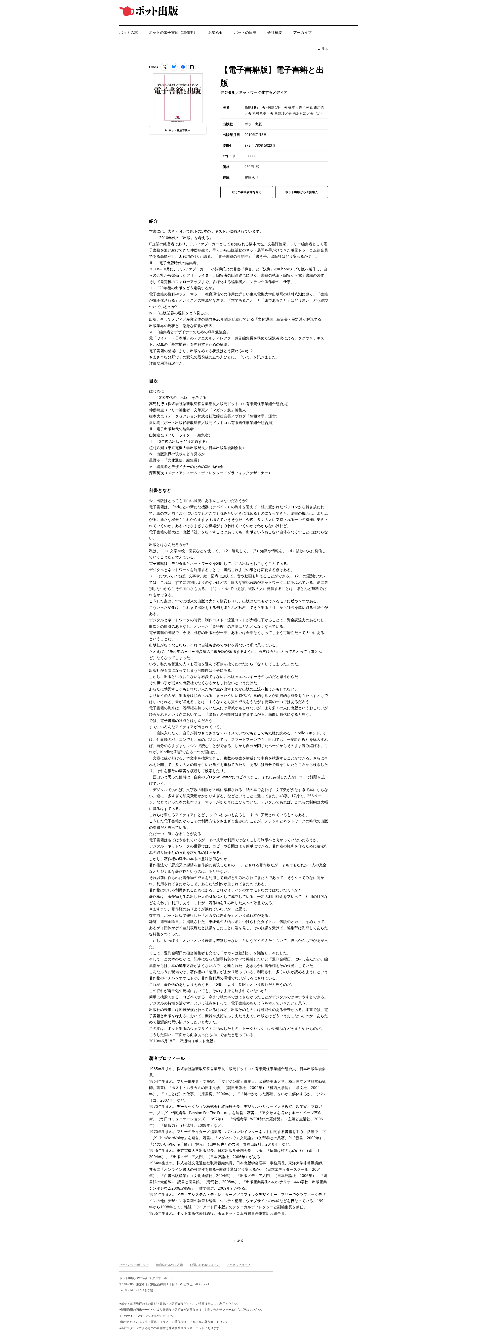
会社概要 (274, 32)
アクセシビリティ (238, 1265)
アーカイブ (302, 32)
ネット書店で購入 (179, 130)
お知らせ (215, 32)
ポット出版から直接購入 (301, 194)
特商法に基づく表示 (169, 1265)
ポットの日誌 (245, 32)
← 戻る (323, 48)
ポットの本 (128, 32)
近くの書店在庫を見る (247, 194)
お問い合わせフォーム (205, 1265)
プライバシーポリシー (134, 1265)
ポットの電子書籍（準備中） (173, 32)
